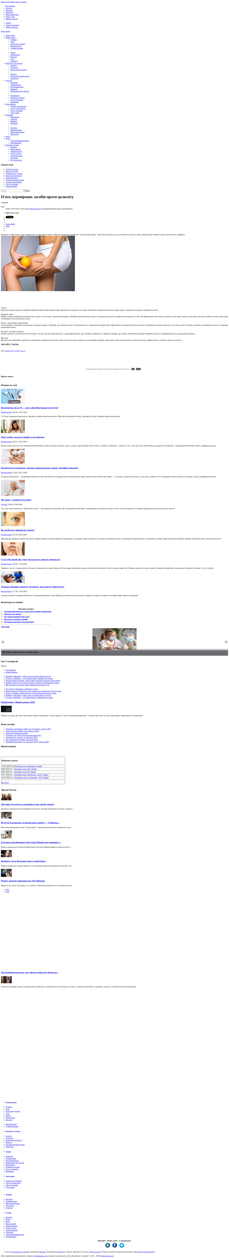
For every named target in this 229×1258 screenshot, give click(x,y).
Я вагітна (14, 68)
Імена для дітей (12, 171)
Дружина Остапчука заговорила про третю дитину (27, 804)
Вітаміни (14, 124)
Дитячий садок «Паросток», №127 (28, 775)
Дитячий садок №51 (22, 769)
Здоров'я (13, 61)
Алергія (13, 119)
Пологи (13, 74)
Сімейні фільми (16, 48)
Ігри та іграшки (16, 100)
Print (7, 226)
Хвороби (9, 115)
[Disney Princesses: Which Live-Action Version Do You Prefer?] (114, 639)
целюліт (17, 351)
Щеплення (14, 117)
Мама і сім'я (10, 38)
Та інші (8, 1213)
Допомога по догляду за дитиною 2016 (21, 738)
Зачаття (13, 65)
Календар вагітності (18, 70)
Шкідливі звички (17, 132)
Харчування (11, 104)
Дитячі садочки (12, 169)
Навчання (14, 102)
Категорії (5, 627)
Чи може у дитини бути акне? (16, 500)
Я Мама (13, 40)
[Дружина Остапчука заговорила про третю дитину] (6, 800)
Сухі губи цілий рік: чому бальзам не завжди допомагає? (30, 559)
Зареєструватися (12, 25)
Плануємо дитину (17, 44)
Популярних (11, 670)
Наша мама (5, 31)
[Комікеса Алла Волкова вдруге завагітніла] (6, 856)
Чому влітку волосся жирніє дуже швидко (22, 437)
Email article (10, 224)
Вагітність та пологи (14, 63)
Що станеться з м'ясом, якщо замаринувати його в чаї (27, 685)
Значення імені (16, 156)
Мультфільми (15, 143)
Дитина (9, 81)
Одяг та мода (15, 154)
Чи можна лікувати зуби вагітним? (19, 622)
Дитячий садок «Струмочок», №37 (28, 778)
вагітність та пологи (21, 1252)
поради (22, 351)
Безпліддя (14, 78)
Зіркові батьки (16, 151)
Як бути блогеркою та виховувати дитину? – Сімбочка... (30, 822)
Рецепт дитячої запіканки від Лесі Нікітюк (23, 881)
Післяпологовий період (20, 76)
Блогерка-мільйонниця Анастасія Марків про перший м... (31, 842)
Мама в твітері (12, 19)
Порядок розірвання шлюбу (17, 733)
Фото (8, 136)
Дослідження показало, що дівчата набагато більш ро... (30, 972)
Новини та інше (12, 145)
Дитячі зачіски (11, 186)
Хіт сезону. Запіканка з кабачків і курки (22, 689)
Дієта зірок (14, 113)
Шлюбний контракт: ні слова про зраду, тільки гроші (27, 742)
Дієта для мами (16, 111)
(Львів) (39, 766)
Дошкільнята (15, 85)
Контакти (9, 12)
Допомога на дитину (14, 174)
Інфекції (13, 121)
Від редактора (16, 160)
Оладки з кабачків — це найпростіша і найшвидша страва (29, 678)
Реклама (9, 10)
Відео (8, 139)
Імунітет (13, 128)
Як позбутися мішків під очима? (18, 530)
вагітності (61, 1252)
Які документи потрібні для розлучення (22, 740)
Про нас (9, 8)
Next (7, 892)
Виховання (14, 96)
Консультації (15, 149)
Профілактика (16, 130)
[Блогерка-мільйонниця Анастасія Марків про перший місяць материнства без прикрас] (6, 838)
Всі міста (5, 783)
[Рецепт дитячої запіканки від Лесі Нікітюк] (6, 876)
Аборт (13, 53)
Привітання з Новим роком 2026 (18, 702)
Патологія (14, 134)
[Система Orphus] (114, 370)
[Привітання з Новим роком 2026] (6, 711)
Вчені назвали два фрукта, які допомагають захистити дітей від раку (34, 691)
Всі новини (10, 6)
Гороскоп (14, 158)
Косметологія (15, 46)
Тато (12, 42)
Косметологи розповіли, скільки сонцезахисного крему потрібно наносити (39, 468)
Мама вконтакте (12, 15)
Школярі (13, 89)
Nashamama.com (41, 1256)
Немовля (14, 83)
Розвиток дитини (17, 98)
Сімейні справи (11, 1102)
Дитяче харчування (18, 106)
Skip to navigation (8, 2)
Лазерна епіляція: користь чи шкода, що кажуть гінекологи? (32, 586)
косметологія (9, 351)
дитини (43, 1252)
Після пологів (95, 1252)
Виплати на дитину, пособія (16, 619)
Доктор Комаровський (19, 141)
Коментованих (12, 672)
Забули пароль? (12, 27)
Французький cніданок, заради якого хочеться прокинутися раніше (33, 681)
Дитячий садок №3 (22, 772)
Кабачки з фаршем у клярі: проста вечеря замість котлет (28, 676)
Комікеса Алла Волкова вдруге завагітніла (23, 861)
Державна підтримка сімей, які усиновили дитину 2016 (28, 729)
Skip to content (20, 2)
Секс (12, 59)
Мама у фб (10, 17)
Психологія (15, 55)
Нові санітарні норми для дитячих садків (22, 731)
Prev (7, 890)
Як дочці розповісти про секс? (17, 617)
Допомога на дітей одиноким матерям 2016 (23, 735)
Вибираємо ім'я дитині (19, 91)
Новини (13, 147)
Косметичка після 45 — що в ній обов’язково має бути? (29, 407)
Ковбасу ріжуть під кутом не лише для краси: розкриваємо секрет (32, 683)
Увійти (8, 23)
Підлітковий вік (16, 87)
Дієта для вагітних (18, 108)
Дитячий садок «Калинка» (25, 766)
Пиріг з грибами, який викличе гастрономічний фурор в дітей (31, 693)
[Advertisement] (19, 933)
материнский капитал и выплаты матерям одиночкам (27, 611)
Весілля (13, 57)
